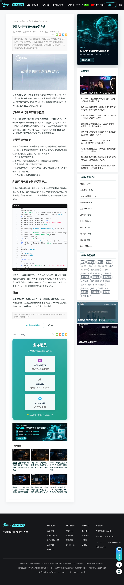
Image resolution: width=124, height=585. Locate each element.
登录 (120, 5)
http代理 (91, 262)
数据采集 (91, 284)
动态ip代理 (85, 277)
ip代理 (22, 21)
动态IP (106, 273)
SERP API (50, 549)
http (82, 262)
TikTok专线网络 (85, 196)
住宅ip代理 (85, 273)
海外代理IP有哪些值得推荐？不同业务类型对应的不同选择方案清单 (98, 133)
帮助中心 (69, 531)
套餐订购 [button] (35, 5)
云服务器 (50, 545)
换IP (82, 284)
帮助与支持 (70, 525)
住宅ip (105, 269)
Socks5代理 (99, 266)
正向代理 (83, 227)
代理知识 (69, 535)
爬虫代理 (83, 233)
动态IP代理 (84, 208)
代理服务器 (84, 202)
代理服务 (84, 269)
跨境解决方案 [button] (58, 5)
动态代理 (96, 277)
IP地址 (108, 262)
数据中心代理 (52, 535)
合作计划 (85, 525)
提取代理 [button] (46, 5)
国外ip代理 (84, 221)
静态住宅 (106, 292)
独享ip (93, 288)
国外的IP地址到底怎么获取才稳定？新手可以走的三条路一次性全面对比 (98, 108)
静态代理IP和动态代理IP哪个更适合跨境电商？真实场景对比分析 (39, 489)
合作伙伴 (85, 545)
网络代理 (83, 240)
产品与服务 (51, 525)
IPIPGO (15, 21)
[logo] (6, 5)
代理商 (84, 540)
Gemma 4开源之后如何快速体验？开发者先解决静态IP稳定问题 (98, 100)
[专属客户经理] (119, 571)
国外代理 (106, 281)
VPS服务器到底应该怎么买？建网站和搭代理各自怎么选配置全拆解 (58, 489)
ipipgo (18, 32)
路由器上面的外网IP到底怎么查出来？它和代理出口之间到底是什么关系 (98, 158)
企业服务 (85, 535)
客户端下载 (70, 545)
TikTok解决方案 (53, 540)
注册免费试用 (34, 325)
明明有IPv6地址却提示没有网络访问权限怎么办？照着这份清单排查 (39, 465)
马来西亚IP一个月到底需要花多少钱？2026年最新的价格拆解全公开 (96, 141)
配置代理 (102, 288)
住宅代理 (50, 531)
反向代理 (83, 215)
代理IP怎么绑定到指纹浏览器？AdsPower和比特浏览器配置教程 (20, 489)
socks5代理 (84, 190)
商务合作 (99, 525)
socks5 (89, 266)
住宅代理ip (97, 273)
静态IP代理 (84, 246)
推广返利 (85, 531)
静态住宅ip (85, 296)
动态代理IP (107, 277)
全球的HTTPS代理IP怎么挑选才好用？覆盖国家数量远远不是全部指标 (98, 166)
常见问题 (69, 540)
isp (82, 266)
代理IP (21, 334)
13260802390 (109, 536)
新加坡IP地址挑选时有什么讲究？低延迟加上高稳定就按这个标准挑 (98, 116)
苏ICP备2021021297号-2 (78, 572)
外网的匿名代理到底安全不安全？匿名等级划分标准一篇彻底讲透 (97, 125)
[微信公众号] (119, 565)
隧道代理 (84, 292)
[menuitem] (28, 5)
